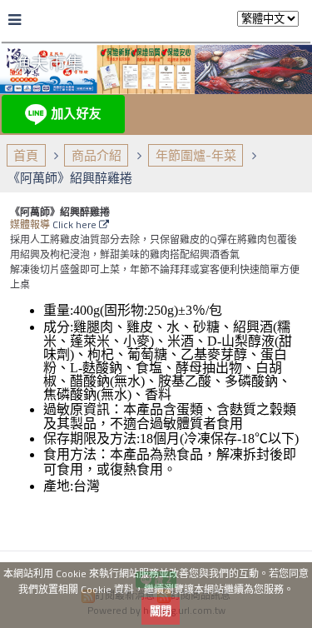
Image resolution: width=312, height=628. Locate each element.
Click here (75, 224)
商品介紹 (96, 155)
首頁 (25, 155)
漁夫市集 (48, 62)
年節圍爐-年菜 (196, 155)
